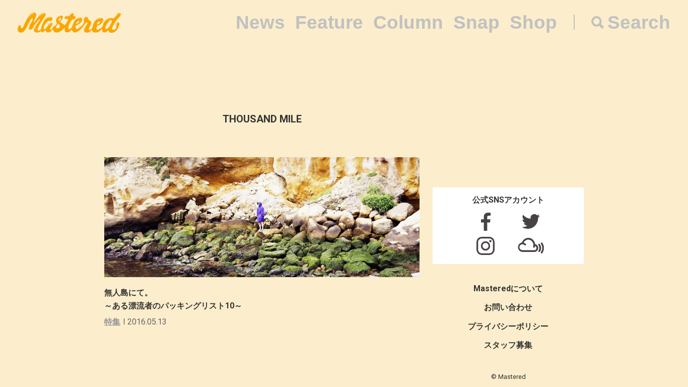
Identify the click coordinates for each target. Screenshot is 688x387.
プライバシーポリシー (508, 326)
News (260, 22)
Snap (476, 22)
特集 (112, 322)
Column (408, 22)
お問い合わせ (508, 307)
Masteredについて (508, 288)
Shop (533, 22)
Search (638, 22)
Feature (329, 22)
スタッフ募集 (508, 345)
